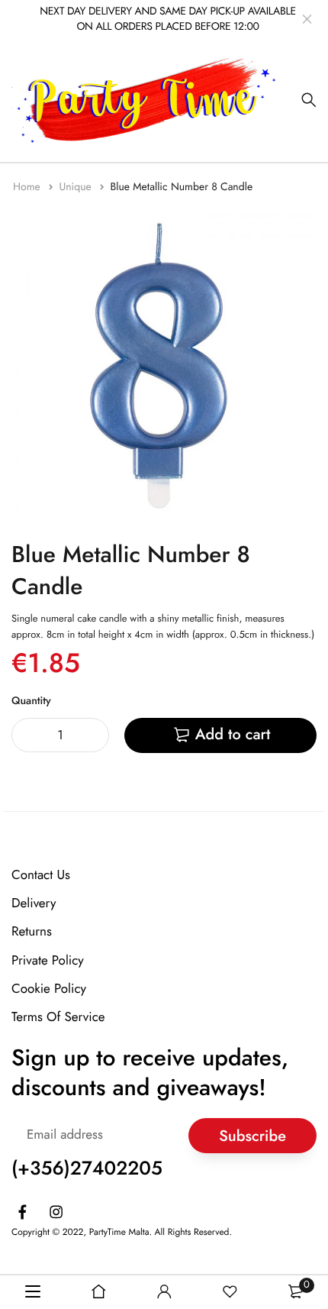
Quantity (31, 701)
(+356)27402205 (86, 1169)
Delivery (33, 904)
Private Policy (47, 961)
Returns (31, 932)
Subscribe (252, 1136)
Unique (77, 187)
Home (28, 187)
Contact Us (40, 875)
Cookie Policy (48, 989)
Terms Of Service (58, 1017)
